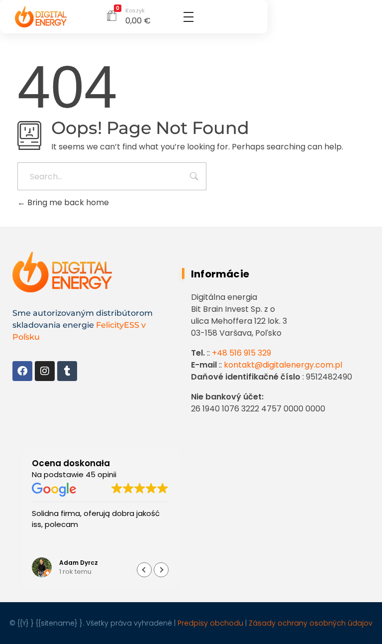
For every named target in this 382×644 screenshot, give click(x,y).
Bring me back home (67, 202)
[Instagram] (45, 371)
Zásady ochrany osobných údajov (310, 623)
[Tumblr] (67, 371)
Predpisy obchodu (209, 623)
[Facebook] (22, 371)
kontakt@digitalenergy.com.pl (282, 365)
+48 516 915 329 (240, 353)
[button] (161, 569)
